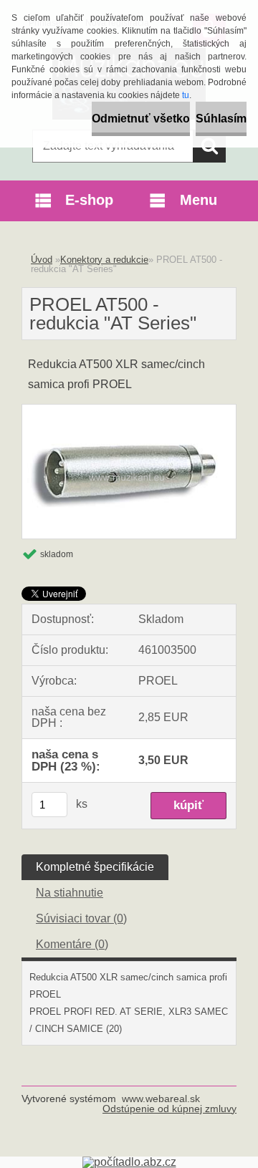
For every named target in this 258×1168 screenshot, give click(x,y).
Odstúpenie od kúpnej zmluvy (169, 1108)
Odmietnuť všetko (141, 118)
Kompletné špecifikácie (95, 867)
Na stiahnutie (69, 893)
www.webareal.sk (161, 1098)
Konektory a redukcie (104, 259)
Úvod (41, 259)
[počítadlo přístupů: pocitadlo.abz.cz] (129, 1162)
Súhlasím (221, 118)
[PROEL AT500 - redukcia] (129, 410)
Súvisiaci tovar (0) (81, 918)
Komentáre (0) (72, 944)
